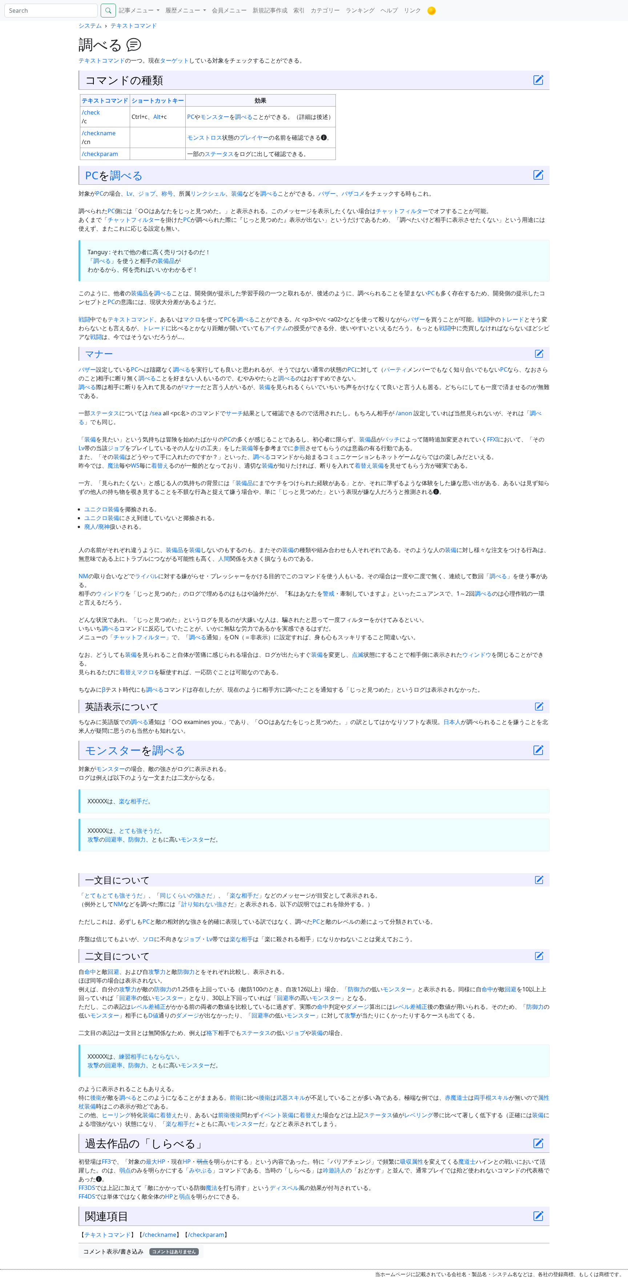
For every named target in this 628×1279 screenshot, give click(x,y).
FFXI (492, 439)
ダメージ (357, 1007)
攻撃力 (157, 972)
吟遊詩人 (334, 1170)
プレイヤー (254, 137)
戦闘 (84, 319)
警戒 (328, 593)
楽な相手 (241, 939)
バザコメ (353, 193)
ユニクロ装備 (101, 509)
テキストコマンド (133, 25)
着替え (160, 465)
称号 (167, 193)
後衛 (96, 1098)
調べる (244, 117)
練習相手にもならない (148, 1056)
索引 (299, 10)
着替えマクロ (136, 672)
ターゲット (174, 60)
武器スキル (290, 1098)
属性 (417, 1162)
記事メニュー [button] (137, 10)
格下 (212, 1033)
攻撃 (93, 839)
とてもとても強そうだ (113, 895)
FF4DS (86, 1196)
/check (91, 112)
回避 (113, 972)
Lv (129, 193)
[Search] (108, 10)
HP (187, 1162)
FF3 (106, 1162)
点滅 (357, 655)
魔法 (113, 465)
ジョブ (147, 193)
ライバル (146, 576)
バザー (327, 193)
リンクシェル (207, 193)
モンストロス (204, 137)
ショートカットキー (158, 100)
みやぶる (200, 1170)
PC (190, 117)
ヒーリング (116, 1115)
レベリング (418, 1115)
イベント (270, 1115)
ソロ (148, 939)
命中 (90, 972)
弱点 (202, 1162)
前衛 (235, 1098)
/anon (404, 413)
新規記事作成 (270, 10)
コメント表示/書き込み (139, 1251)
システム (90, 25)
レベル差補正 (148, 1007)
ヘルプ (389, 10)
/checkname (99, 133)
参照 (299, 448)
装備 (237, 193)
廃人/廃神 (97, 527)
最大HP (155, 1162)
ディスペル (284, 1188)
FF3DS (86, 1188)
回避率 (113, 839)
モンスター (214, 117)
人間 (224, 559)
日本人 (452, 722)
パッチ (391, 439)
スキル (500, 1098)
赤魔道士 (456, 1098)
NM (83, 576)
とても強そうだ (139, 831)
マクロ (192, 319)
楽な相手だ (133, 801)
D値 (153, 1015)
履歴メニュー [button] (183, 10)
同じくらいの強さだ (186, 895)
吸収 (406, 1162)
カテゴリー (325, 10)
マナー (99, 354)
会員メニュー (229, 10)
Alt (157, 117)
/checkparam (100, 154)
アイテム (276, 328)
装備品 (166, 261)
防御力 (137, 839)
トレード (512, 319)
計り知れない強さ (204, 904)
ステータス (219, 154)
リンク (412, 10)
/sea (155, 413)
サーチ (234, 413)
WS (135, 465)
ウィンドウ (110, 593)
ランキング (360, 10)
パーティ (395, 369)
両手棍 (482, 1098)
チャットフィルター (402, 211)
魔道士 (467, 1162)
